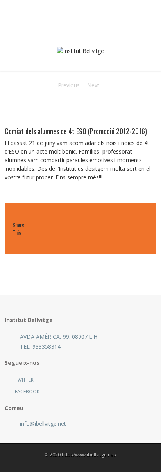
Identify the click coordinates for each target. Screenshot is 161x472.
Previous (69, 85)
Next (93, 85)
